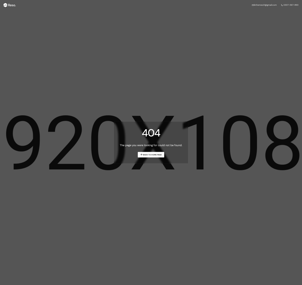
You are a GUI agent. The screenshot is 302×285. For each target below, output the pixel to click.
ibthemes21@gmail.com (265, 5)
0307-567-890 (290, 5)
